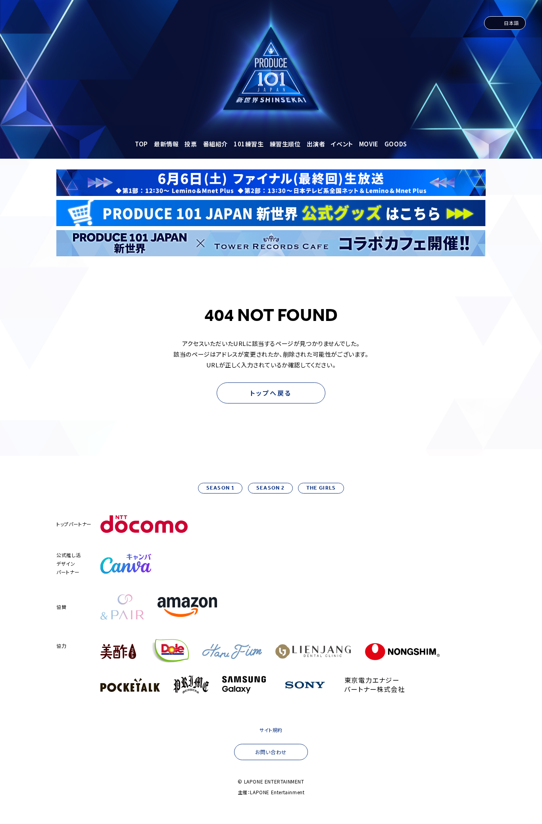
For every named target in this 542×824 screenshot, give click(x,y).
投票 (191, 144)
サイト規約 (271, 729)
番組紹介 (215, 144)
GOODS (395, 144)
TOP (141, 144)
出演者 (316, 144)
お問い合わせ (271, 752)
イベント (342, 144)
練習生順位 (285, 144)
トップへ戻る (271, 393)
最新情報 (166, 144)
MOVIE (369, 144)
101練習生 (249, 144)
